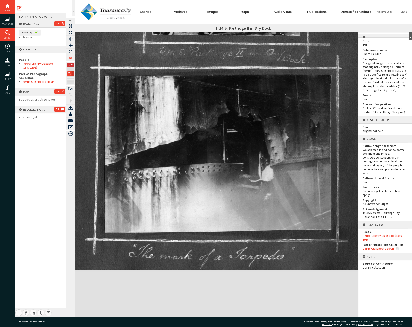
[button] (70, 73)
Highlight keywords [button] (70, 101)
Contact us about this (70, 121)
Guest (389, 11)
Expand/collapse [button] (410, 36)
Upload (7, 79)
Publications (317, 12)
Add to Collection (70, 114)
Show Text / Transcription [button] (70, 88)
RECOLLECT (327, 324)
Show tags (27, 32)
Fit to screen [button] (70, 32)
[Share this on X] (18, 310)
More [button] (7, 93)
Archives (180, 12)
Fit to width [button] (70, 39)
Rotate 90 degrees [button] (70, 52)
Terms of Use (39, 321)
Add (58, 23)
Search (7, 38)
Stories (145, 12)
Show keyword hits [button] (70, 95)
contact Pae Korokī (363, 321)
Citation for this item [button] (70, 133)
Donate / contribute (355, 12)
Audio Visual (283, 12)
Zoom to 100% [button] (70, 58)
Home (7, 10)
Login (7, 65)
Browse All (7, 24)
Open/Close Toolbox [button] (73, 8)
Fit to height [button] (70, 45)
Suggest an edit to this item (19, 8)
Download (70, 108)
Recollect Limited (365, 324)
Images (212, 12)
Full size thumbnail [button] (70, 26)
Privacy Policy (25, 321)
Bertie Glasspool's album (39, 82)
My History (7, 51)
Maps (244, 12)
